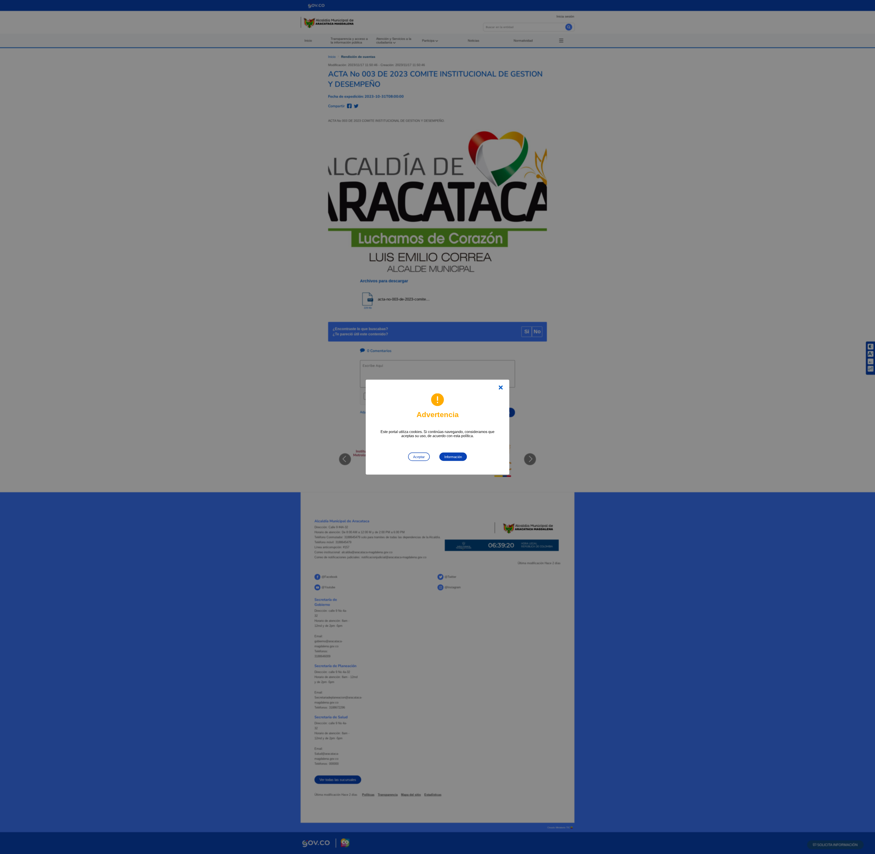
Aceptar (419, 457)
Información (453, 457)
